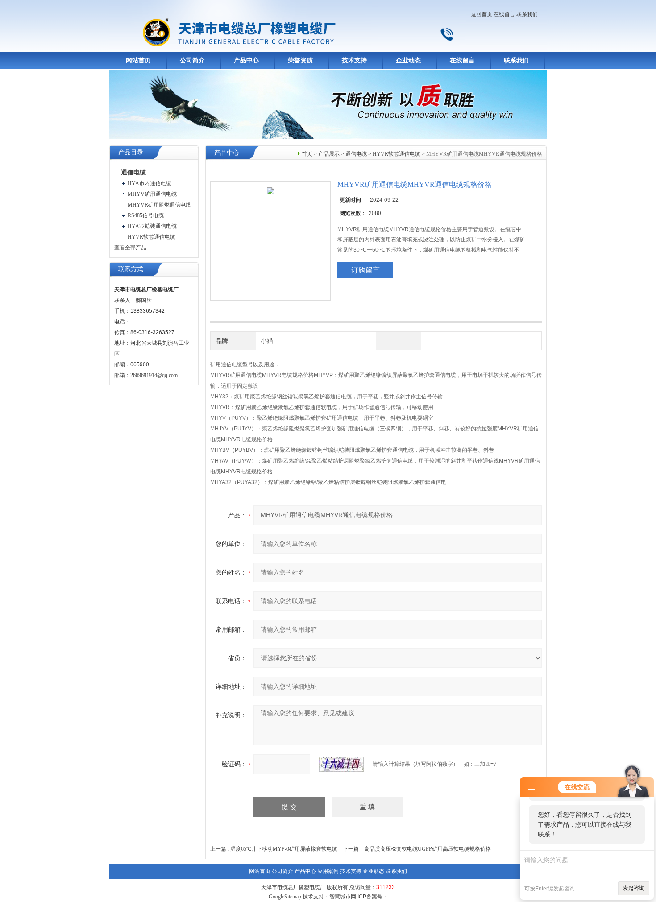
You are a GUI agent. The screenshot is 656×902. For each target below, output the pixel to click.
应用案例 (328, 871)
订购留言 (365, 270)
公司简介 (192, 60)
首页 (307, 154)
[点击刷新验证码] (341, 764)
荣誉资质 (300, 60)
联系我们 (527, 14)
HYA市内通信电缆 (149, 183)
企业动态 (408, 60)
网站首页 (138, 60)
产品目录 (130, 152)
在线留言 (504, 14)
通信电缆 (356, 154)
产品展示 (329, 154)
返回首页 (481, 14)
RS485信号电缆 (146, 215)
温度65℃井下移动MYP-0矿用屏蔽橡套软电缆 (283, 849)
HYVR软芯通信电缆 (151, 237)
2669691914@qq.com (154, 375)
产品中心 (246, 60)
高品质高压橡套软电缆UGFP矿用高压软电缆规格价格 (427, 849)
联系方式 (130, 269)
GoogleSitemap (285, 897)
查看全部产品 (130, 247)
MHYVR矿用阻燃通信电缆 (159, 205)
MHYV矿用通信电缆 (152, 194)
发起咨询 (633, 888)
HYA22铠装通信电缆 (152, 226)
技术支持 (354, 60)
